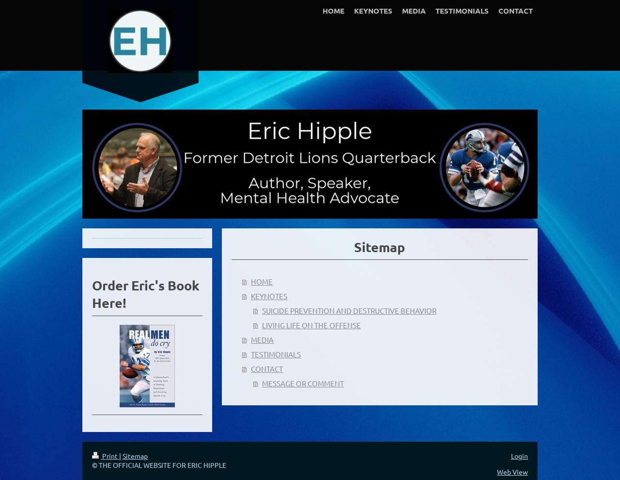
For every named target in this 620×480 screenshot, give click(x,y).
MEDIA (262, 339)
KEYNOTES (269, 296)
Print (110, 455)
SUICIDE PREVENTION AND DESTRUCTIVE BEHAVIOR (349, 310)
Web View (512, 471)
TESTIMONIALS (276, 354)
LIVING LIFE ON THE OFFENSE (311, 325)
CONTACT (267, 368)
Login (519, 455)
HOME (262, 281)
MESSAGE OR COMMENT (303, 383)
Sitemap (135, 455)
